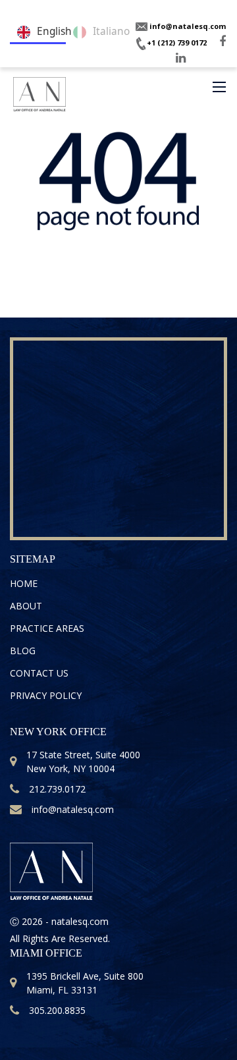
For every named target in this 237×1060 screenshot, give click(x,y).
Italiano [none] (105, 31)
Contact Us (39, 673)
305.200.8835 (57, 1010)
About (26, 606)
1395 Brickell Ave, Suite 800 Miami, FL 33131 (85, 983)
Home (24, 583)
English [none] (48, 31)
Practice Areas (47, 628)
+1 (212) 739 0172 (177, 42)
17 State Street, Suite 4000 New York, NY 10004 (83, 761)
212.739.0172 (57, 789)
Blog (23, 650)
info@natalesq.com (186, 26)
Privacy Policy (46, 695)
